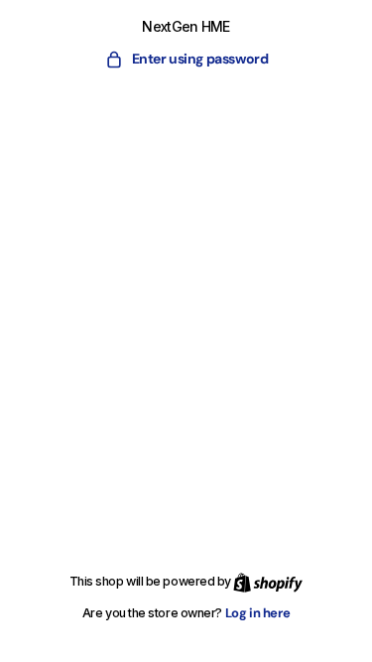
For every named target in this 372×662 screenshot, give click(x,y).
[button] (186, 59)
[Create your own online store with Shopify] (268, 581)
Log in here (258, 612)
